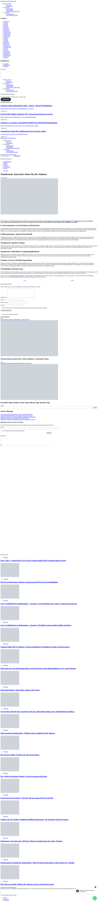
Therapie (5, 163)
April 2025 (5, 26)
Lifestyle (5, 168)
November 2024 (7, 33)
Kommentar (4, 297)
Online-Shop (5, 99)
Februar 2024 (6, 43)
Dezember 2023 (7, 46)
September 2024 (7, 35)
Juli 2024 (5, 38)
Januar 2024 (6, 44)
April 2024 (5, 40)
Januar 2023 (6, 51)
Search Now (17, 156)
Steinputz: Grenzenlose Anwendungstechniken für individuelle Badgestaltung (18, 417)
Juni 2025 (5, 24)
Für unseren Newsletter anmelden (10, 314)
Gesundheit (6, 63)
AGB (4, 897)
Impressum (5, 898)
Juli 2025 (5, 22)
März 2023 (5, 50)
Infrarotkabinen (9, 10)
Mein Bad (8, 5)
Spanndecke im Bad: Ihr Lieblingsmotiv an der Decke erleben (15, 418)
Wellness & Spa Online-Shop (13, 11)
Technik (5, 164)
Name (2, 299)
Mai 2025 (5, 25)
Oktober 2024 (6, 34)
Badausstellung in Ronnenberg (17, 275)
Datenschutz (6, 900)
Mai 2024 (5, 39)
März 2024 (5, 42)
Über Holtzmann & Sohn (12, 15)
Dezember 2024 (7, 31)
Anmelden (49, 432)
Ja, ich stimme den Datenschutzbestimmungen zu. (13, 430)
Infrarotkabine (9, 6)
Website (2, 305)
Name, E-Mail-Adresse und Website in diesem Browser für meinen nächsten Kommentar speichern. (24, 307)
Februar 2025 (6, 29)
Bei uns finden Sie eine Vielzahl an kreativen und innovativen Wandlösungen (62, 221)
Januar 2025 (6, 30)
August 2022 (6, 56)
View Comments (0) (5, 316)
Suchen (2, 405)
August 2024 (6, 37)
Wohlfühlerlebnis (7, 161)
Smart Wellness (6, 167)
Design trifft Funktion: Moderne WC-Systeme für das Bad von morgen (17, 415)
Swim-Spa (5, 165)
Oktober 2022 (6, 53)
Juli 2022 (5, 57)
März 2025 (5, 28)
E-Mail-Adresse (5, 302)
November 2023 (7, 47)
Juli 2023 (5, 48)
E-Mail (2, 427)
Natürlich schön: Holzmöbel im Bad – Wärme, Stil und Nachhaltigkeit (16, 414)
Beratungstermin (10, 14)
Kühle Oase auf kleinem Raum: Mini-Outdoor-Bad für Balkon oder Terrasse (18, 419)
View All (10, 102)
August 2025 (6, 21)
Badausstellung (9, 8)
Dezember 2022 (7, 52)
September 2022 (7, 55)
